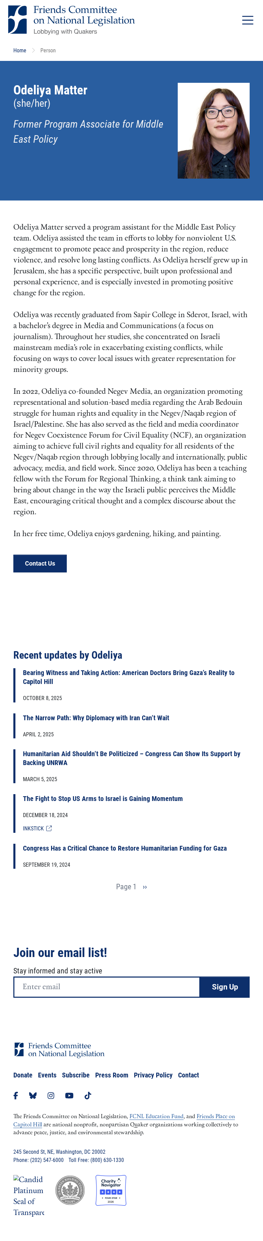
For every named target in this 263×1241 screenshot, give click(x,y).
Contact (188, 1075)
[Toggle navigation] (248, 20)
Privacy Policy (153, 1075)
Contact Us (40, 563)
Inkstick (34, 828)
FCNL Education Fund (156, 1117)
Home (19, 50)
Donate (23, 1075)
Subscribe (76, 1075)
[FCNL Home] (59, 1056)
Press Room (111, 1075)
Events (47, 1075)
